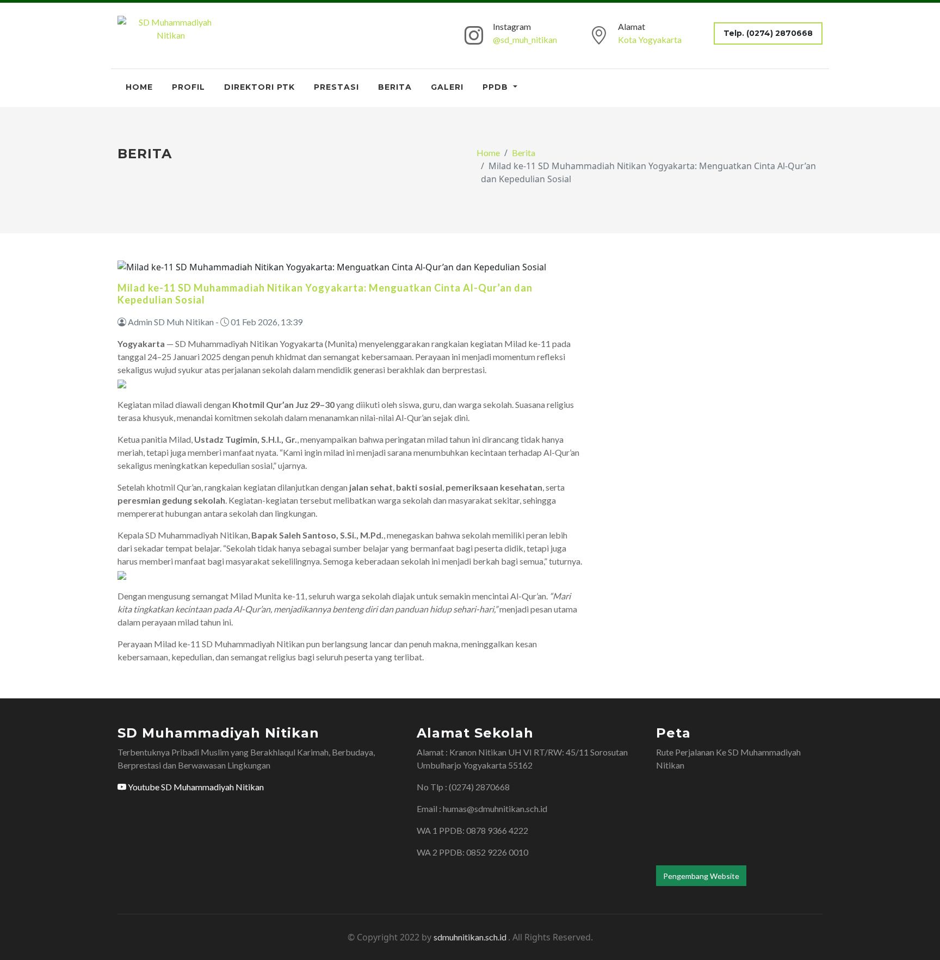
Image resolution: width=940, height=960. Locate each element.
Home (139, 87)
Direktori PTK (259, 87)
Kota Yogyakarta (650, 39)
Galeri (447, 87)
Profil (188, 87)
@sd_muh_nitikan (525, 39)
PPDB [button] (497, 87)
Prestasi (336, 87)
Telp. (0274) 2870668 (768, 33)
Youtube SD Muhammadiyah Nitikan (195, 787)
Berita (395, 87)
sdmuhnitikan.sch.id (471, 937)
